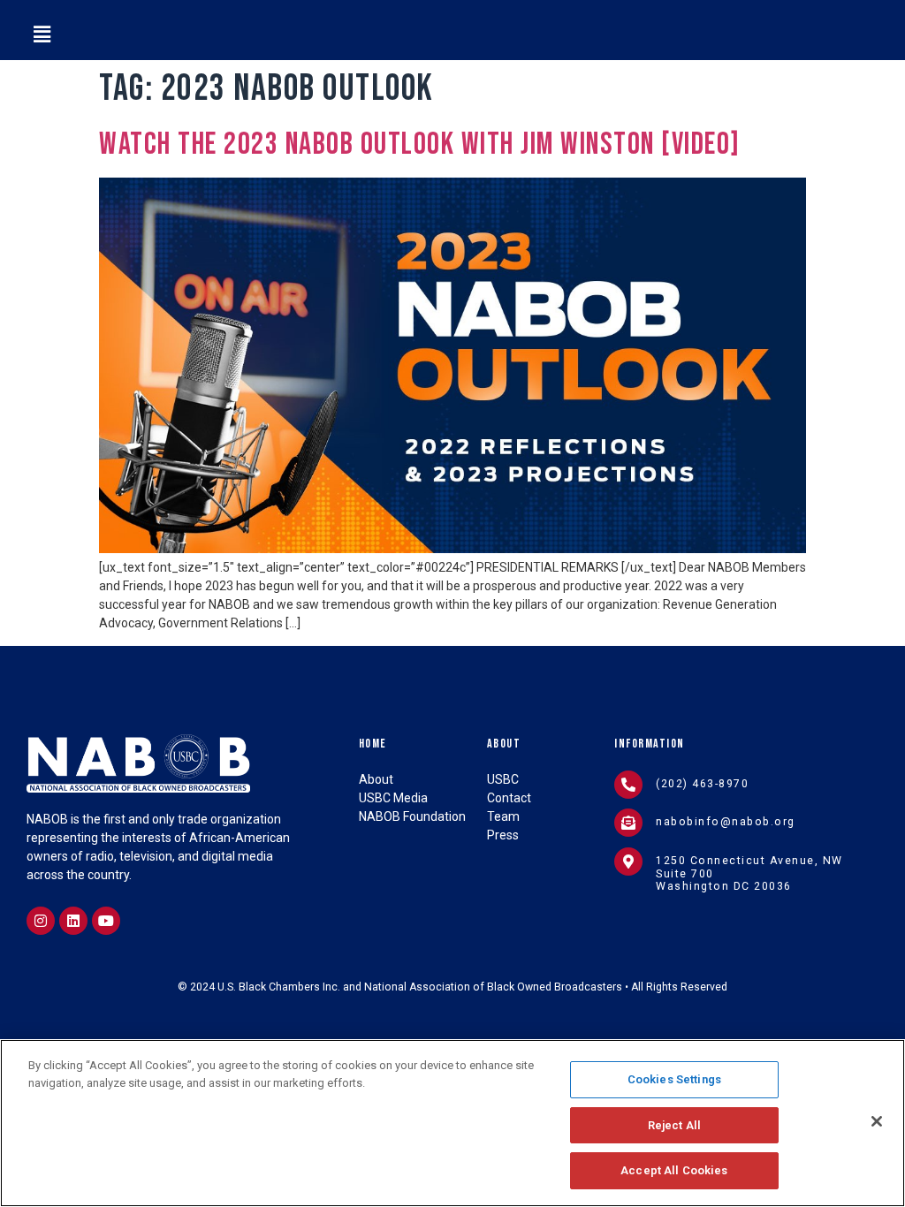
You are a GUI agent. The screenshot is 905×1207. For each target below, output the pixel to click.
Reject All (674, 1125)
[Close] (876, 1121)
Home (373, 743)
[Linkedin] (73, 921)
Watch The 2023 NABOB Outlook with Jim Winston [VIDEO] (420, 144)
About (504, 743)
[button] (42, 34)
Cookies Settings (674, 1079)
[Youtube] (106, 921)
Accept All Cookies (673, 1170)
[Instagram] (41, 921)
